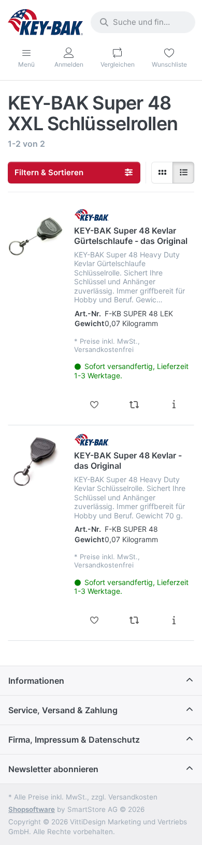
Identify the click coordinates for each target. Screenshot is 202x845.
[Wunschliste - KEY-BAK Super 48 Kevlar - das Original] (94, 620)
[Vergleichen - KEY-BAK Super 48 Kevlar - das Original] (134, 620)
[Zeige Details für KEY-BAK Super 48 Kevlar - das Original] (36, 461)
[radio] (162, 172)
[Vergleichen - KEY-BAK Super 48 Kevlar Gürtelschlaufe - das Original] (134, 404)
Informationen (36, 680)
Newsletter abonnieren (53, 769)
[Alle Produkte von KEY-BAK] (91, 215)
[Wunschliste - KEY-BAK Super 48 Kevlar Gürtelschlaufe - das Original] (94, 404)
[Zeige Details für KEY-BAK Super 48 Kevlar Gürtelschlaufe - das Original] (36, 236)
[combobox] (143, 22)
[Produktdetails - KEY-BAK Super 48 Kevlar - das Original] (174, 620)
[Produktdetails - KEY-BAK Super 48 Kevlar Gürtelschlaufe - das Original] (174, 404)
